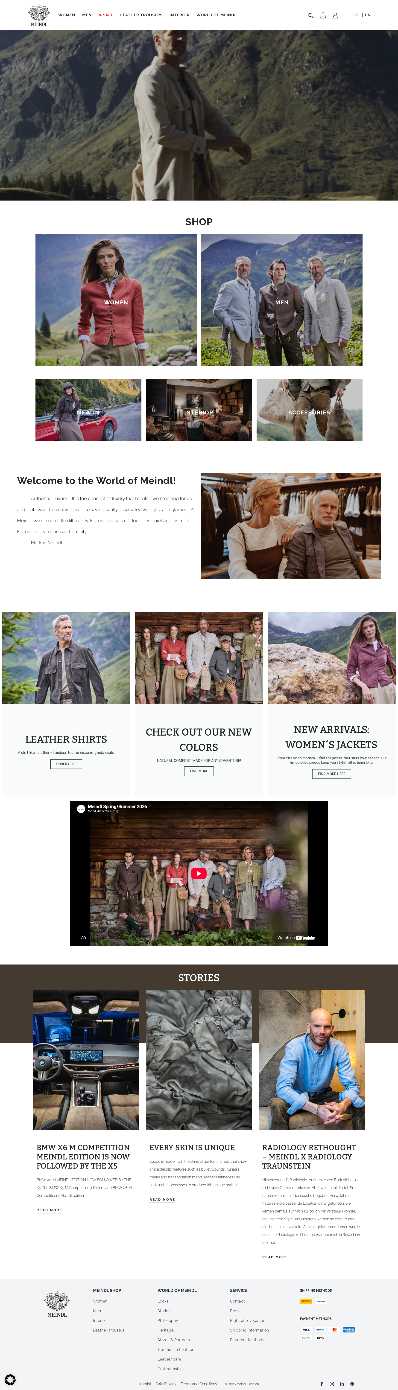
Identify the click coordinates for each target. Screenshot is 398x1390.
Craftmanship (170, 1369)
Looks (163, 1301)
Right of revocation (247, 1320)
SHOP (199, 221)
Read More (49, 1210)
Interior (180, 15)
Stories (164, 1311)
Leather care (169, 1359)
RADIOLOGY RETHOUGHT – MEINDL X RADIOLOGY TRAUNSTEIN (309, 1156)
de (357, 15)
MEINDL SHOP (107, 1290)
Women (66, 15)
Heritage (166, 1330)
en (368, 15)
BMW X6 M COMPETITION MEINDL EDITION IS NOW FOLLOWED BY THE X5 (83, 1156)
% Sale (106, 15)
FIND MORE (199, 771)
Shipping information (249, 1330)
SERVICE (238, 1290)
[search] (311, 15)
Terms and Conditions (199, 1384)
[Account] (335, 16)
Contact (237, 1301)
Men (87, 15)
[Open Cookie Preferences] (10, 1384)
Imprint (145, 1384)
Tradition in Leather (175, 1349)
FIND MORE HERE (331, 774)
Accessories (309, 412)
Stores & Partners (174, 1340)
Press (235, 1311)
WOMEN (116, 302)
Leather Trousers (141, 15)
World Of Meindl (216, 15)
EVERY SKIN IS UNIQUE (192, 1147)
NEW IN (88, 412)
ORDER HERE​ (66, 764)
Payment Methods (247, 1340)
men (282, 302)
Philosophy (168, 1320)
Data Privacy (165, 1384)
